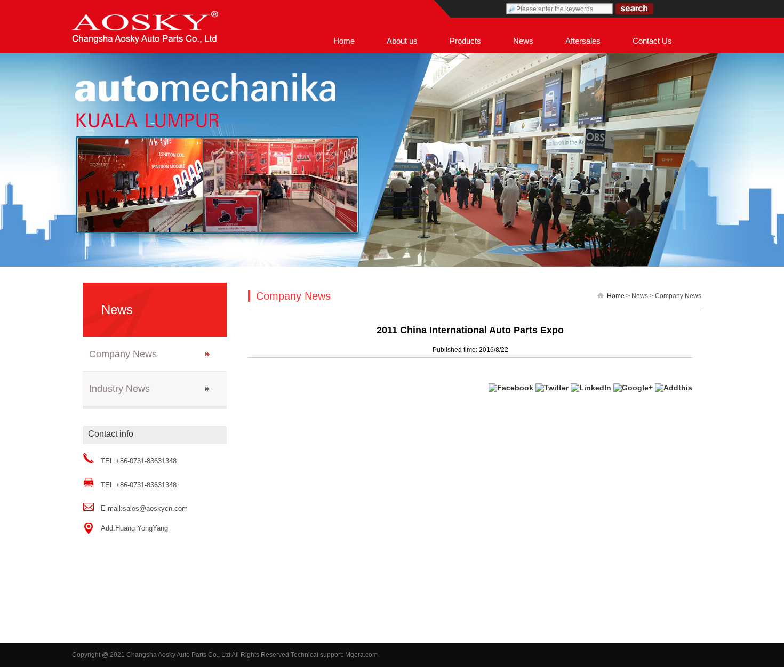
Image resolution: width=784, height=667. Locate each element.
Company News (123, 354)
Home (344, 40)
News (523, 40)
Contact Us (652, 40)
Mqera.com (361, 654)
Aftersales (583, 40)
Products (465, 40)
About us (402, 40)
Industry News (119, 388)
